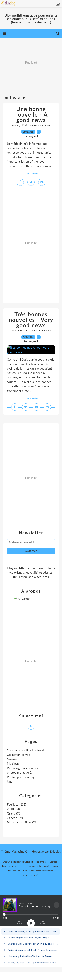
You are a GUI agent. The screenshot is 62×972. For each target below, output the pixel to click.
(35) (16, 804)
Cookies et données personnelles (38, 871)
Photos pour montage (21, 777)
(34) (13, 809)
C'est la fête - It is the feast (25, 750)
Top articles (41, 862)
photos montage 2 (19, 772)
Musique (13, 763)
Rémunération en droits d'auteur (43, 866)
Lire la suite (31, 173)
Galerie (12, 759)
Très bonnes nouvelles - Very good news (31, 320)
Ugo (9, 781)
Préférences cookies (30, 875)
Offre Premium (13, 871)
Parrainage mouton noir (23, 768)
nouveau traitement (42, 331)
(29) (15, 818)
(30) (14, 813)
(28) (22, 822)
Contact (53, 862)
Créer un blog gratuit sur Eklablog (18, 862)
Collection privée (18, 754)
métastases (44, 125)
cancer (15, 125)
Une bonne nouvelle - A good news (31, 115)
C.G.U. (23, 866)
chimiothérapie (29, 125)
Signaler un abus (9, 866)
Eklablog (55, 851)
